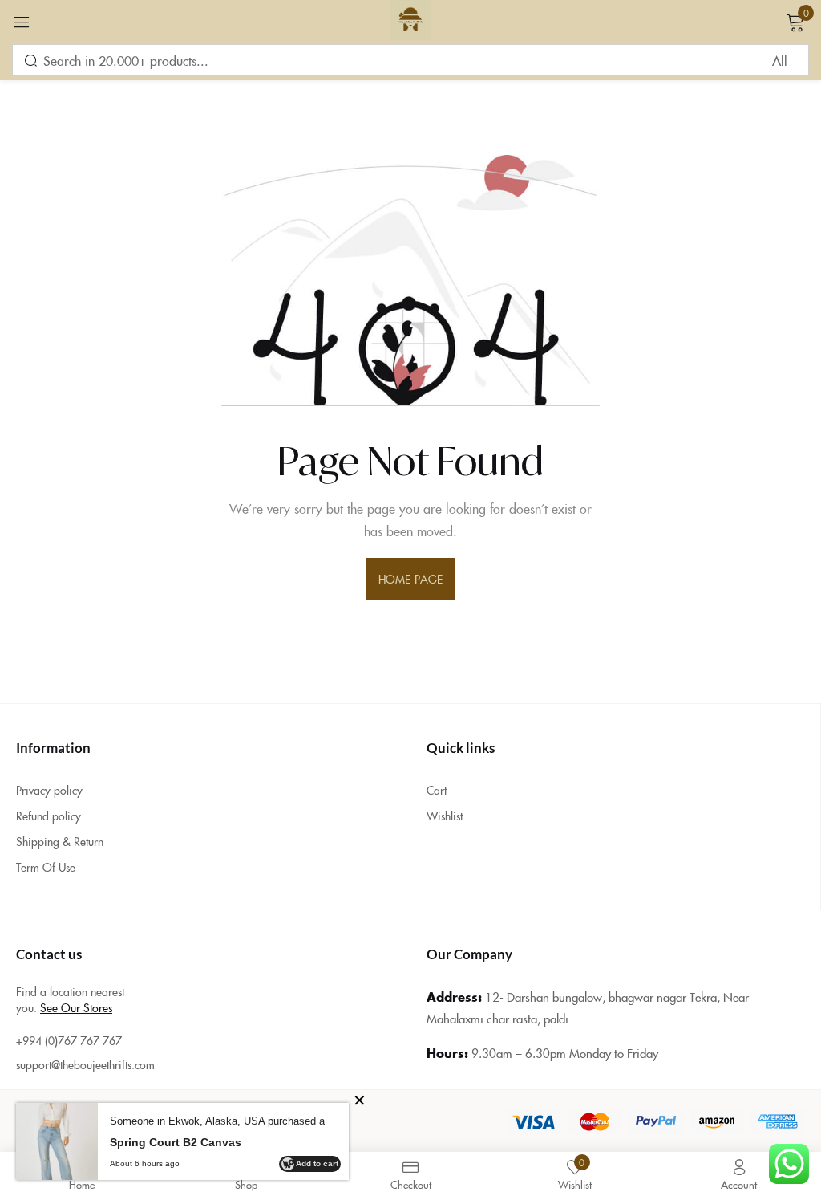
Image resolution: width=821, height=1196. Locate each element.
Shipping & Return (59, 841)
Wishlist (445, 816)
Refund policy (48, 816)
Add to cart (317, 1163)
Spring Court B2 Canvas (175, 1142)
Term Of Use (45, 867)
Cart (437, 790)
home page (410, 579)
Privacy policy (49, 790)
